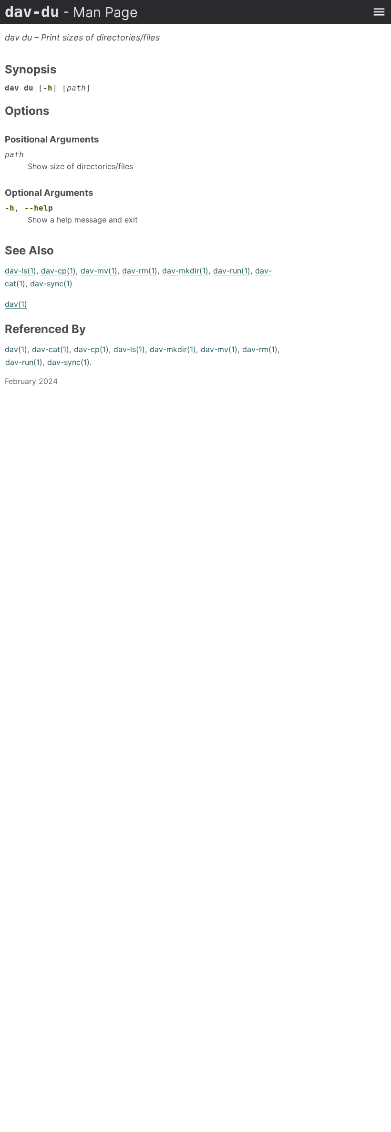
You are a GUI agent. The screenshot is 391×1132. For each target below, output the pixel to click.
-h (47, 87)
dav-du (71, 12)
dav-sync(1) (51, 283)
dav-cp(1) (58, 270)
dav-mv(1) (99, 270)
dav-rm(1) (139, 270)
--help (38, 207)
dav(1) (16, 304)
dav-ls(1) (20, 270)
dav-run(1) (231, 270)
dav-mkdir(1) (185, 270)
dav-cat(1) (50, 349)
